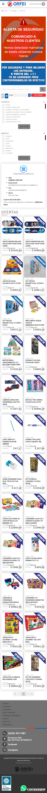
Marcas (5, 133)
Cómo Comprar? (8, 713)
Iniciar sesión (35, 4)
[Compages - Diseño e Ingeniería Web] (36, 789)
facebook (12, 744)
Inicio (6, 11)
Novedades (6, 706)
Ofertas (22, 11)
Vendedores (7, 725)
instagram (13, 749)
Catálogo (13, 11)
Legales (5, 719)
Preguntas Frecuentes (11, 716)
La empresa (6, 709)
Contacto (6, 722)
